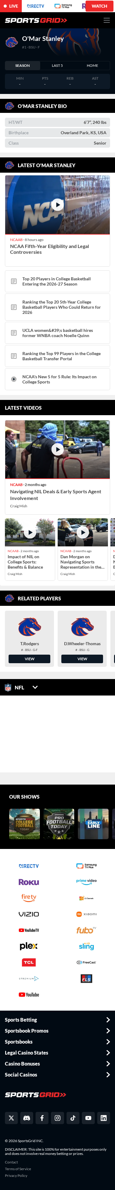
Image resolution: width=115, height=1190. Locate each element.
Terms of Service (18, 1169)
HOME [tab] (92, 65)
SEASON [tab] (22, 65)
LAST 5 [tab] (57, 65)
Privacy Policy (16, 1176)
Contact (11, 1162)
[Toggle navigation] (107, 20)
